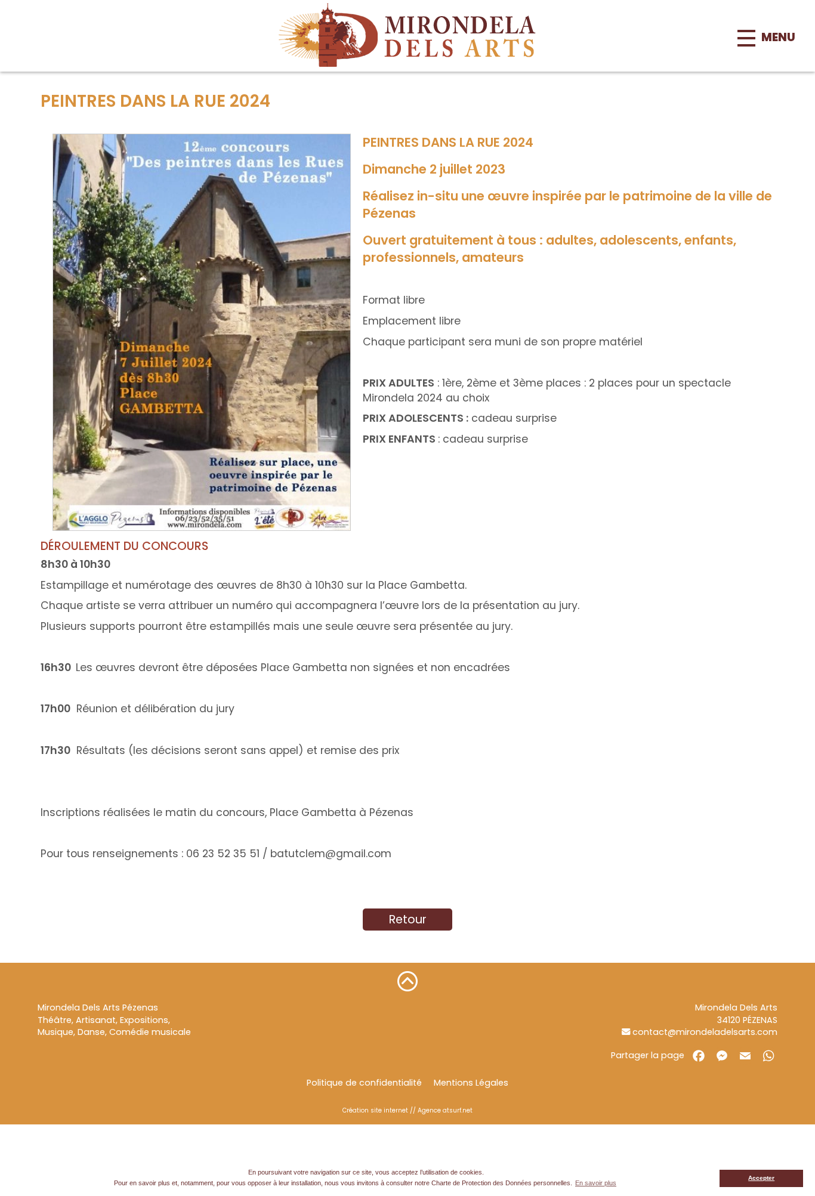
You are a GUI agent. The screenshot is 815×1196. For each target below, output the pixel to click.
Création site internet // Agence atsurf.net (407, 1110)
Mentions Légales (471, 1083)
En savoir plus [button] (595, 1182)
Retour (408, 919)
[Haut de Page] (407, 981)
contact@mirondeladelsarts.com (703, 1032)
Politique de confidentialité (364, 1083)
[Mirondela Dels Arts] (407, 36)
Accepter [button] (761, 1178)
